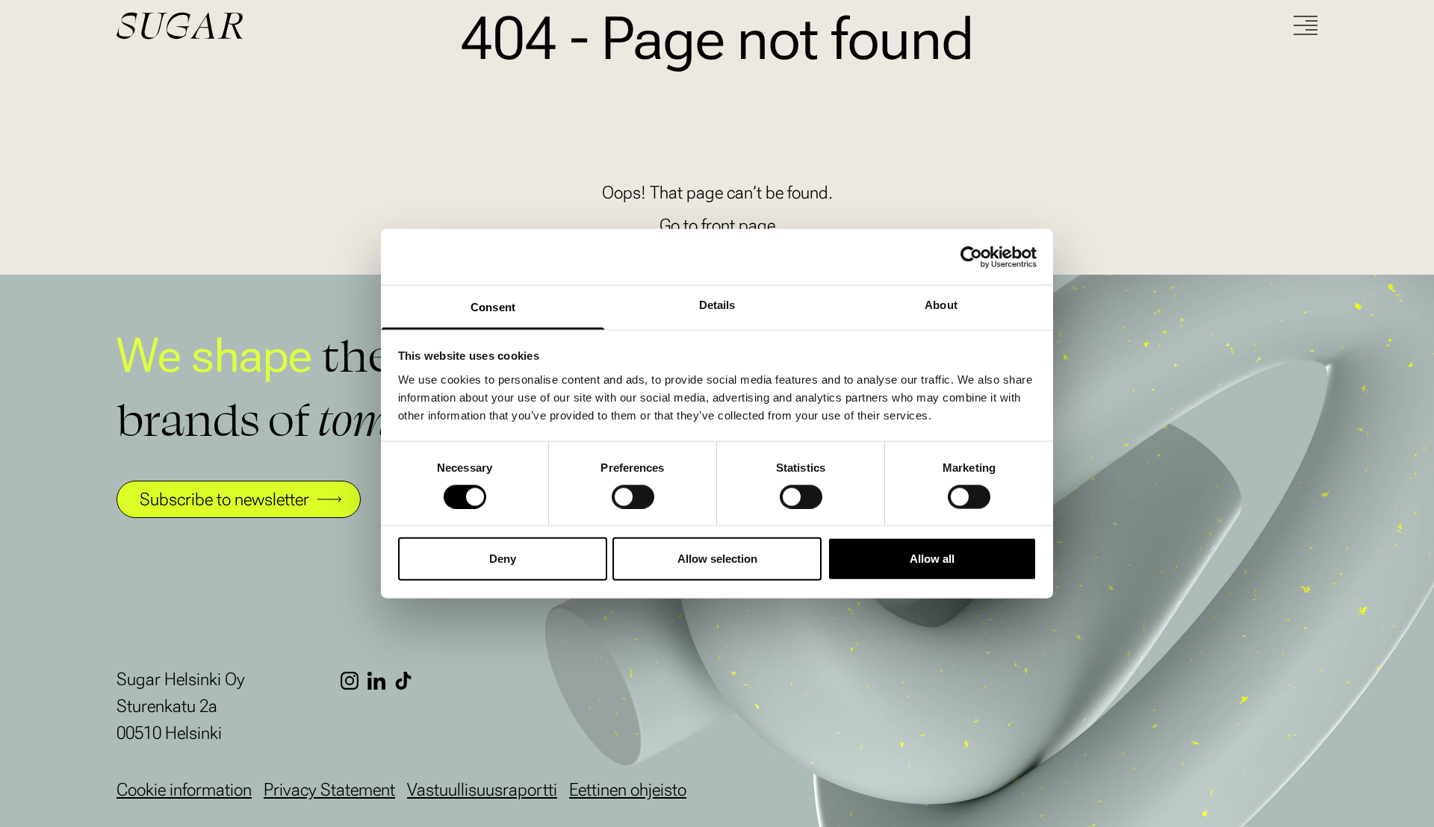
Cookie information (184, 789)
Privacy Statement (329, 789)
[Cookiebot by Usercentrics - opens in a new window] (971, 257)
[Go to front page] (236, 26)
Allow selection (717, 558)
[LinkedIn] (380, 681)
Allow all (932, 558)
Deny (502, 558)
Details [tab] (717, 305)
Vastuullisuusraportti (482, 789)
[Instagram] (354, 681)
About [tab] (941, 305)
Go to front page (717, 225)
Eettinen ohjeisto (627, 789)
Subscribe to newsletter (224, 499)
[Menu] (1305, 25)
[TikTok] (407, 681)
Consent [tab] (493, 307)
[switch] (633, 496)
